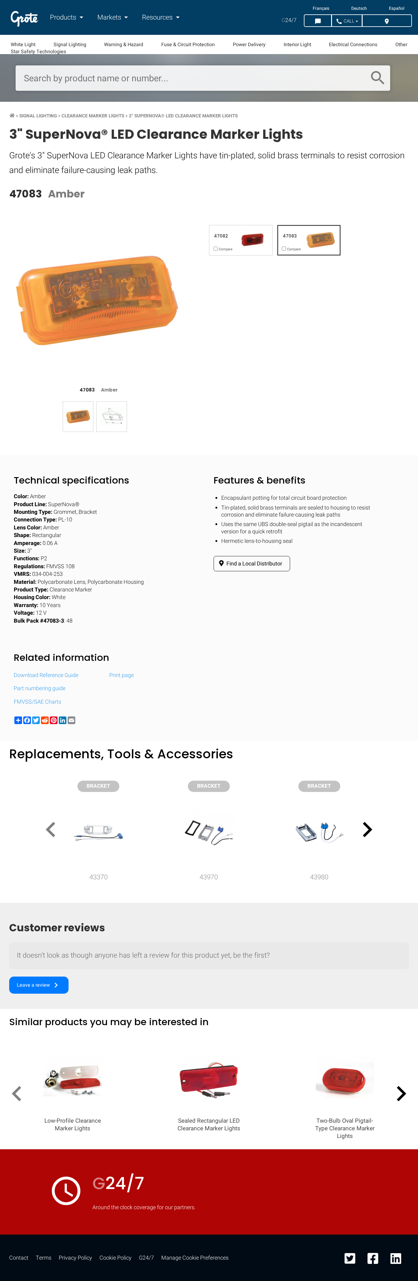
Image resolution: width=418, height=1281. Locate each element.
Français (321, 8)
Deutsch (359, 8)
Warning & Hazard (123, 44)
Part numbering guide (39, 688)
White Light (23, 44)
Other (401, 44)
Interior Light (297, 44)
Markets (110, 17)
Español (396, 8)
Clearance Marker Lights (93, 115)
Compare (209, 988)
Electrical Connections (353, 44)
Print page (121, 675)
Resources (158, 17)
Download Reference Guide (46, 675)
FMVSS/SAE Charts (37, 702)
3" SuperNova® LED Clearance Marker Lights (183, 115)
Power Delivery (249, 44)
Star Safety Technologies (38, 51)
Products (64, 17)
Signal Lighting (70, 44)
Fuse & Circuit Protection (188, 44)
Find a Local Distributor (253, 564)
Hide (396, 799)
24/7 (289, 20)
